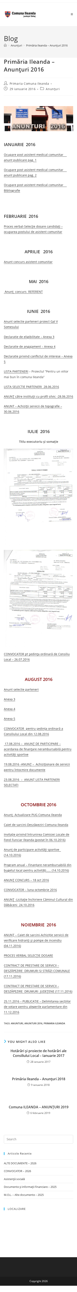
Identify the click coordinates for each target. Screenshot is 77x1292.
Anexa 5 (9, 719)
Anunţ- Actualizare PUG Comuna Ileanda (33, 815)
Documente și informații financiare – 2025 (30, 1187)
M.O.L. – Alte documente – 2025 (24, 1195)
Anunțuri (53, 89)
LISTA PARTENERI (16, 371)
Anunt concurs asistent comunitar (28, 262)
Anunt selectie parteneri (21, 689)
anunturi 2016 (33, 1023)
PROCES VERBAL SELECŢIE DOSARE (28, 955)
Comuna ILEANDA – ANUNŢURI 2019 (38, 1107)
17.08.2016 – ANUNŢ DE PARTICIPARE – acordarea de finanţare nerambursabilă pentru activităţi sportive (37, 749)
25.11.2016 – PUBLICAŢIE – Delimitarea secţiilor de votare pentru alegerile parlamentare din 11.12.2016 (37, 1006)
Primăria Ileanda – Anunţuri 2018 (38, 1079)
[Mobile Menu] (72, 14)
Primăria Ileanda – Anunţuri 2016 (47, 45)
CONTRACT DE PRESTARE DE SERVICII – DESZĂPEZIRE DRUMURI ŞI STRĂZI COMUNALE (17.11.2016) (37, 970)
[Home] (5, 45)
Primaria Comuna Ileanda (29, 83)
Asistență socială (14, 1179)
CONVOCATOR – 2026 (17, 1171)
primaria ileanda (54, 1023)
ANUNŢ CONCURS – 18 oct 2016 (26, 880)
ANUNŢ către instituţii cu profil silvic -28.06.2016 (38, 396)
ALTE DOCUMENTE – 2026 (20, 1163)
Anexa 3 (9, 699)
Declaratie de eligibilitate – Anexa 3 (29, 337)
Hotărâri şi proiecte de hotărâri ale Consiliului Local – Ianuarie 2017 (38, 1053)
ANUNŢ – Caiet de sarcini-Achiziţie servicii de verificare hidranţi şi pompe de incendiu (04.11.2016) (36, 940)
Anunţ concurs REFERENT (23, 292)
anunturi (17, 1023)
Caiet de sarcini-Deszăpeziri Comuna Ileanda (36, 825)
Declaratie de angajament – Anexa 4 (29, 346)
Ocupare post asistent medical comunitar (33, 170)
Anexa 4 (9, 709)
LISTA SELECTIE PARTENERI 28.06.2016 (31, 387)
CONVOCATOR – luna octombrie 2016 (30, 890)
